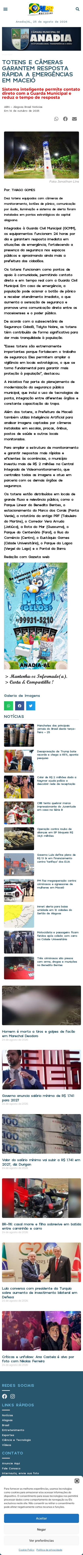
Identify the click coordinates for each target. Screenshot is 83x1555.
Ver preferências (41, 1540)
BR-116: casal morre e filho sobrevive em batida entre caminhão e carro (41, 1226)
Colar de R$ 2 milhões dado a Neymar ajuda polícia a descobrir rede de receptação (56, 780)
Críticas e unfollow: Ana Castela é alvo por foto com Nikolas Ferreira (38, 1358)
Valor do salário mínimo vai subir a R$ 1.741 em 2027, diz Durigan (41, 1162)
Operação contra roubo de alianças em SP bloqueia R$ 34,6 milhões (55, 832)
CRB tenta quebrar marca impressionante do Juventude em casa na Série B (56, 806)
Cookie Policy (26, 1549)
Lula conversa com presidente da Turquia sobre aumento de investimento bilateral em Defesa (39, 1292)
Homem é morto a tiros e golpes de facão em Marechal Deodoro (38, 1033)
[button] (77, 1481)
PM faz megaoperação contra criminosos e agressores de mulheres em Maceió (56, 884)
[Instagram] (12, 1396)
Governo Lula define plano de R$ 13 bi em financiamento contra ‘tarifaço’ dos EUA (56, 858)
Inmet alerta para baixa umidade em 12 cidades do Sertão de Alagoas (54, 910)
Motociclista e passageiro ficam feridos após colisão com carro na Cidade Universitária (57, 935)
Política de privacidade (49, 1549)
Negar (41, 1529)
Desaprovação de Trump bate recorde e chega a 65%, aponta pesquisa (57, 755)
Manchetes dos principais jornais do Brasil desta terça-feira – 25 (56, 729)
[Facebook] (4, 1396)
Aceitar (41, 1518)
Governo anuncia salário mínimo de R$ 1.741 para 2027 (38, 1097)
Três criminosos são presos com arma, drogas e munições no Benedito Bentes (57, 961)
